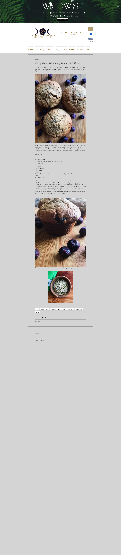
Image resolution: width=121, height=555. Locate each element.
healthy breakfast (61, 309)
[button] (118, 6)
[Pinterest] (92, 42)
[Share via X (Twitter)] (38, 317)
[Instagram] (90, 42)
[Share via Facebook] (35, 317)
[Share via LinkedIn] (42, 317)
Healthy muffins (70, 309)
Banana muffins (79, 309)
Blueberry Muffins (44, 309)
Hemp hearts (53, 309)
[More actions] (85, 59)
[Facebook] (88, 42)
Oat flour (37, 312)
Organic (37, 309)
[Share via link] (45, 317)
